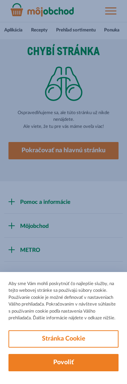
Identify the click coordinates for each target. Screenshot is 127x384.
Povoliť (63, 362)
